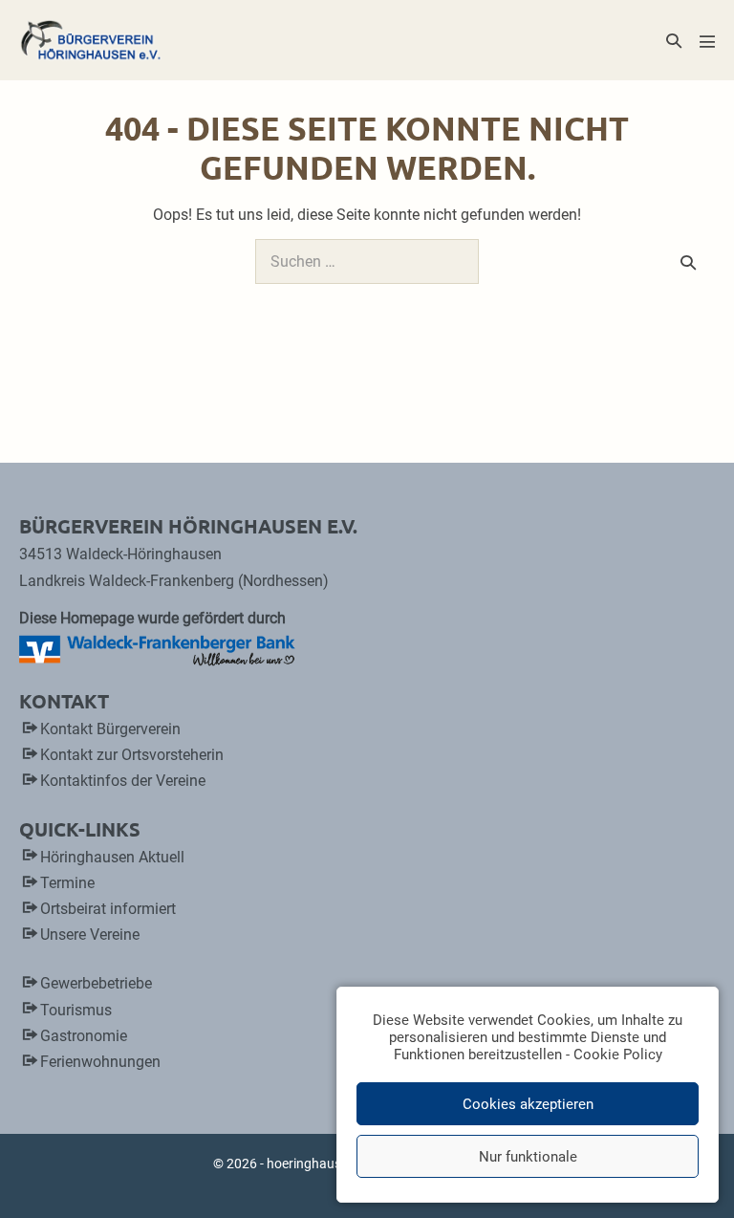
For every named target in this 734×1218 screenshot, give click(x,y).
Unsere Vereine (90, 934)
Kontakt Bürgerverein (110, 729)
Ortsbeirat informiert (108, 909)
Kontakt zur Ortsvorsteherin (132, 755)
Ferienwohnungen (100, 1062)
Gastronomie (83, 1036)
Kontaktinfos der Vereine (122, 781)
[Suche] (688, 262)
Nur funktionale (528, 1156)
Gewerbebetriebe (96, 983)
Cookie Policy (617, 1054)
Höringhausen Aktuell (112, 857)
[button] (673, 41)
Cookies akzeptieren (528, 1104)
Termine (67, 883)
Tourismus (76, 1010)
